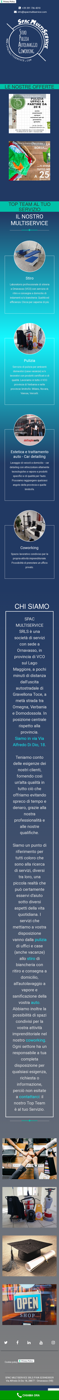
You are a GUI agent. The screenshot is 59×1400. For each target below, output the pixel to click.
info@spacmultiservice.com (32, 12)
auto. (35, 1002)
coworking (35, 1040)
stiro (31, 958)
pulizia (41, 939)
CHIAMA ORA (31, 1395)
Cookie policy (11, 1362)
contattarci (29, 1096)
